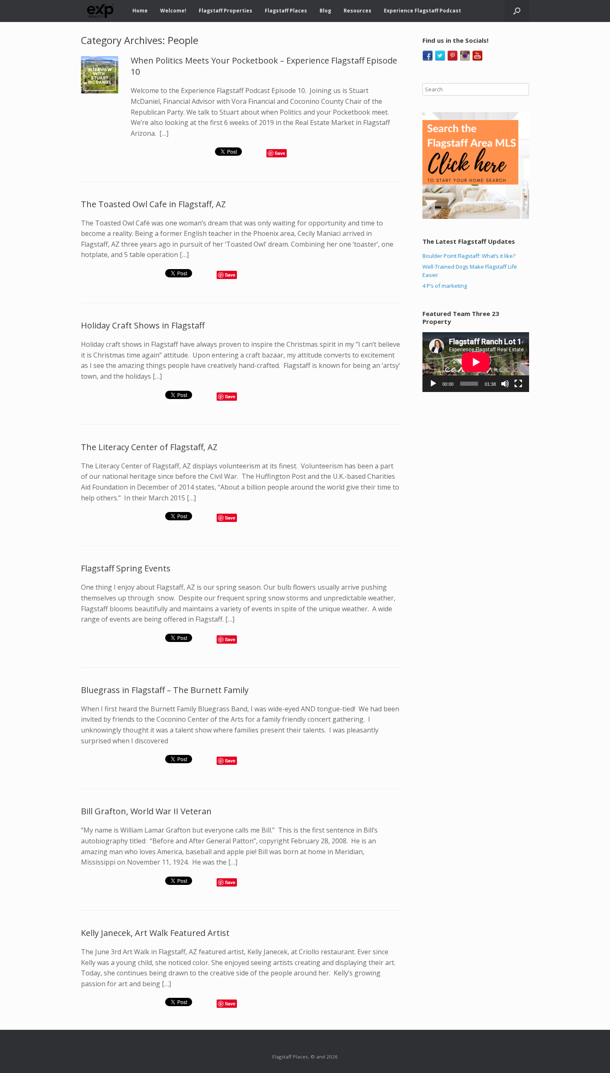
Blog (325, 10)
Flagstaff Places (286, 10)
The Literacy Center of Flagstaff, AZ (149, 447)
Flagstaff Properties (225, 10)
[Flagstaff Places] (100, 11)
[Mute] (505, 384)
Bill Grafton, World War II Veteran (146, 811)
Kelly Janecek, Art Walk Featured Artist (155, 932)
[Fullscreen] (518, 384)
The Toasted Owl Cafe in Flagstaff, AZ (153, 204)
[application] (475, 362)
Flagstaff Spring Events (126, 568)
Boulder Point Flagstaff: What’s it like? (468, 256)
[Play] (433, 384)
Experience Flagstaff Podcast (422, 10)
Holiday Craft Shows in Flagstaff (143, 325)
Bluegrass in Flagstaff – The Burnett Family (165, 690)
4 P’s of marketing (444, 285)
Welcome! (173, 10)
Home (140, 10)
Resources (357, 10)
